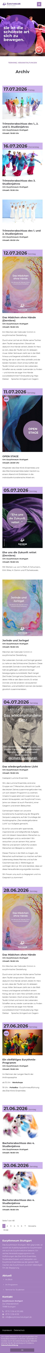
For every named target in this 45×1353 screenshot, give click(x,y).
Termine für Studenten (14, 1290)
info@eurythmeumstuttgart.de (18, 1317)
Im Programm (11, 1285)
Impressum (7, 1330)
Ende (6, 1230)
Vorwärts (32, 1226)
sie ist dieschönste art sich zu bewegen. (16, 33)
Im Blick (8, 1279)
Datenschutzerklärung (9, 1345)
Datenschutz (19, 1330)
